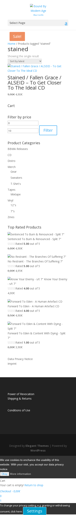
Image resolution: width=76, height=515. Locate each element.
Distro (11, 161)
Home (11, 43)
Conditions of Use (19, 410)
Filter (48, 130)
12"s (13, 205)
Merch (12, 167)
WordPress (38, 450)
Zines (11, 217)
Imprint (12, 363)
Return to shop (33, 485)
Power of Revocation (21, 394)
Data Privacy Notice (20, 359)
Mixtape (16, 194)
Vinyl (10, 200)
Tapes (11, 189)
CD (9, 155)
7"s (13, 211)
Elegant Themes (37, 446)
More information (20, 473)
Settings (34, 511)
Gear (14, 171)
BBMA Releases (18, 149)
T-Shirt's (16, 184)
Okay (5, 473)
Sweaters (16, 178)
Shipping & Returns (20, 398)
